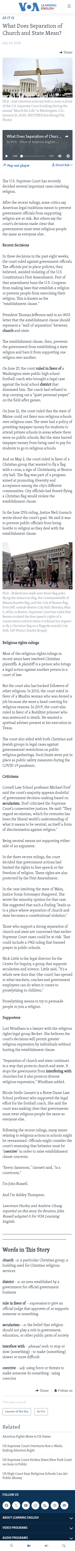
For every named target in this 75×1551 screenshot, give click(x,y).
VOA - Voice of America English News (37, 142)
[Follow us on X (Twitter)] (16, 1505)
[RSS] (45, 1505)
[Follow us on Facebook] (6, 1505)
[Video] (29, 1545)
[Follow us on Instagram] (35, 1505)
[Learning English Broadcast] (46, 1545)
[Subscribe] (64, 1505)
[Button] (66, 52)
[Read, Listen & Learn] (11, 1545)
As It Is (8, 18)
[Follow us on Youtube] (26, 1505)
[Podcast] (55, 1505)
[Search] (64, 1545)
